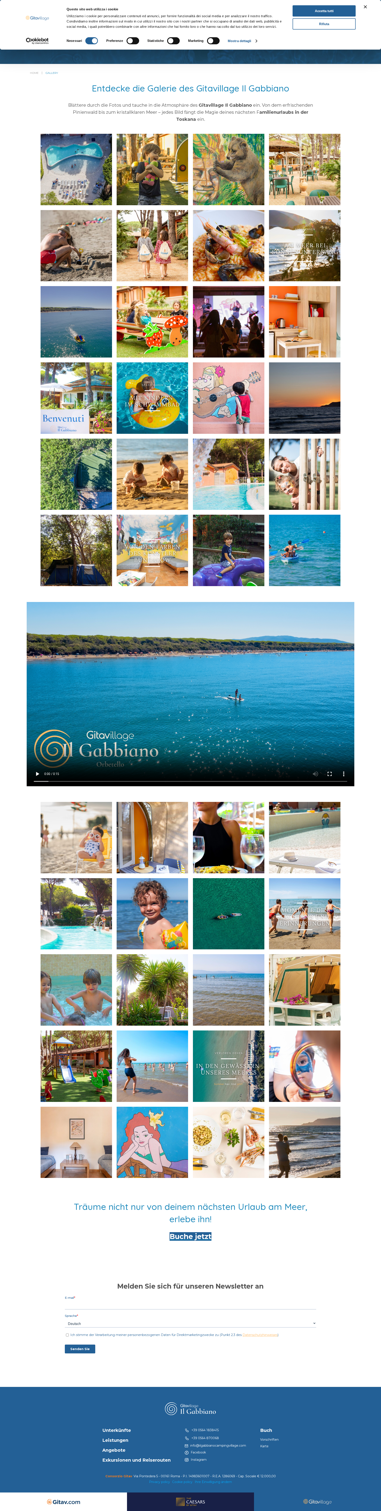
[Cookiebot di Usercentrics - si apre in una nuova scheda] (37, 41)
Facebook (198, 1452)
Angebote (113, 1450)
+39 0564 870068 (205, 1438)
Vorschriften (269, 1440)
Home (34, 73)
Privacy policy (159, 1482)
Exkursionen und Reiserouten (136, 1460)
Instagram (199, 1460)
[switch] (133, 40)
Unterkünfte (116, 1430)
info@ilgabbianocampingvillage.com (218, 1446)
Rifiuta (324, 24)
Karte (264, 1446)
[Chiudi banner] (365, 6)
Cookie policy (182, 1482)
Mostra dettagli (239, 41)
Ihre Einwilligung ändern (213, 1482)
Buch (266, 1430)
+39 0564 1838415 (205, 1430)
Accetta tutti (324, 11)
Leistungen (115, 1440)
